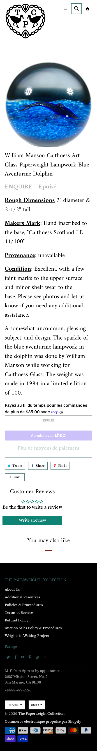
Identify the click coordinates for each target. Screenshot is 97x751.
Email (14, 311)
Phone (14, 389)
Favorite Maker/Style (24, 415)
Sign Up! (48, 476)
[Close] (87, 265)
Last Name (17, 363)
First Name (17, 337)
